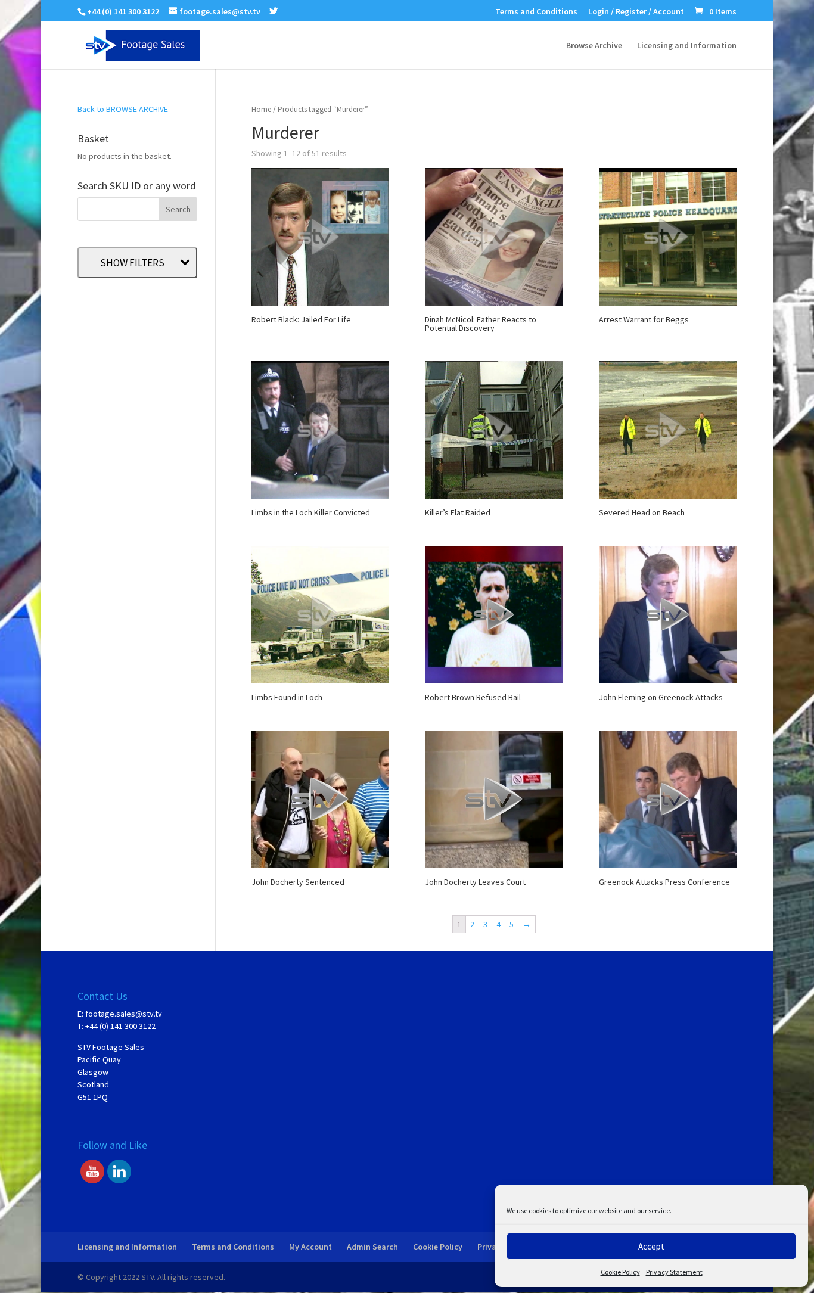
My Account (310, 1246)
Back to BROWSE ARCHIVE (122, 109)
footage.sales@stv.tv (123, 1013)
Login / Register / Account (636, 12)
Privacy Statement (674, 1271)
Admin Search (372, 1246)
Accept (651, 1246)
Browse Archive (594, 46)
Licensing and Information (687, 46)
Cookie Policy (620, 1271)
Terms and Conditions (536, 12)
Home (261, 109)
